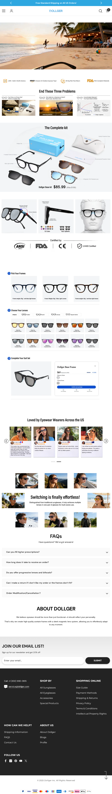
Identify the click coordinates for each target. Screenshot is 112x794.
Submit (98, 660)
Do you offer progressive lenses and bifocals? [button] (29, 572)
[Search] (100, 11)
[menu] (3, 10)
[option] (56, 439)
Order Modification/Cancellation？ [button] (23, 593)
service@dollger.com (19, 686)
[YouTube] (20, 760)
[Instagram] (10, 760)
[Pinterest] (15, 760)
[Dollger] (56, 80)
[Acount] (11, 11)
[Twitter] (25, 760)
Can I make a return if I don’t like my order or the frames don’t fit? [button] (39, 582)
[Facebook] (5, 760)
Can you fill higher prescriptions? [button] (22, 552)
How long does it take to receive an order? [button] (27, 562)
